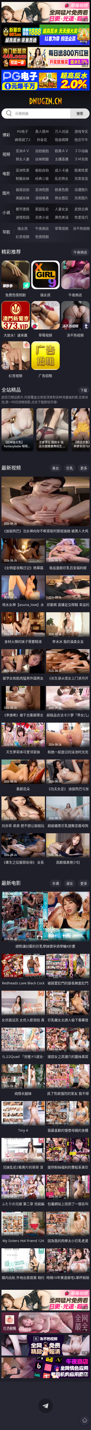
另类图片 (81, 198)
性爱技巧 (81, 217)
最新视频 (11, 468)
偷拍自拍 (42, 170)
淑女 (69, 883)
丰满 (55, 883)
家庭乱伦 (42, 209)
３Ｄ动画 (81, 150)
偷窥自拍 (22, 189)
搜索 (79, 113)
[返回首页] (85, 1420)
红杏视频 (22, 236)
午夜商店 (42, 228)
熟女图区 (61, 198)
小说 (6, 212)
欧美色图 (61, 189)
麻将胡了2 (22, 139)
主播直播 (61, 159)
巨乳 (69, 468)
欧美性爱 (81, 170)
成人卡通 (61, 170)
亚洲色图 (42, 189)
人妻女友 (61, 209)
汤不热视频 (81, 228)
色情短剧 (42, 236)
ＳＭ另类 (81, 159)
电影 (6, 173)
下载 (83, 390)
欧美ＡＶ (61, 150)
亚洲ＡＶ (22, 150)
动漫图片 (81, 189)
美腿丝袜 (22, 198)
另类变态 (81, 178)
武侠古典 (81, 209)
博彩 (6, 135)
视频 (6, 154)
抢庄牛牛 (81, 139)
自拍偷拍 (42, 150)
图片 (6, 193)
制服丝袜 (22, 178)
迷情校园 (22, 217)
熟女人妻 (22, 159)
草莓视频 (61, 228)
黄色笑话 (61, 217)
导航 (6, 232)
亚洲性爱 (22, 170)
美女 (55, 468)
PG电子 (22, 131)
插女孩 (22, 228)
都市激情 (22, 209)
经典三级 (42, 178)
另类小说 (42, 217)
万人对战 (61, 131)
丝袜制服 (42, 159)
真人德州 (42, 131)
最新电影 (11, 883)
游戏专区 (81, 131)
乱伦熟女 (61, 178)
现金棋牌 (61, 139)
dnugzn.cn (45, 101)
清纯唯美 (42, 198)
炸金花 (42, 139)
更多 (83, 468)
